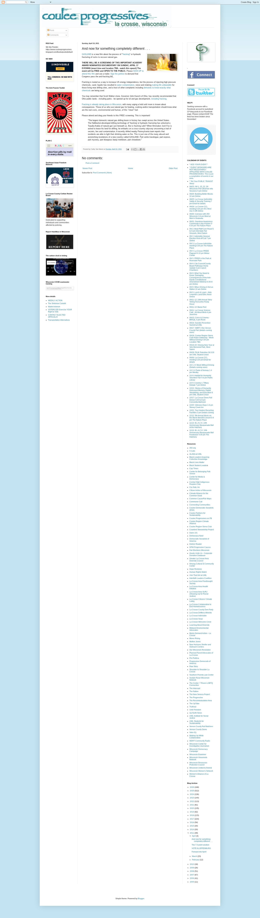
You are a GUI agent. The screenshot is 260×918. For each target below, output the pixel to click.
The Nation (193, 691)
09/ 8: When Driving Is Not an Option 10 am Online (201, 288)
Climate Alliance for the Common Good (198, 494)
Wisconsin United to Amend (200, 768)
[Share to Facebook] (140, 149)
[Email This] (132, 149)
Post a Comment (92, 163)
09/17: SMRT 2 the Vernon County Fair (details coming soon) (200, 330)
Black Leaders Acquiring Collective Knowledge (199, 458)
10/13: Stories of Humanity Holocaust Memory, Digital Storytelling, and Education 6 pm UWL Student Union (201, 391)
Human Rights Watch (198, 572)
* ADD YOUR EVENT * (198, 164)
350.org (192, 448)
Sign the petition (117, 74)
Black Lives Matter (196, 462)
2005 (192, 882)
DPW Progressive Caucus (200, 547)
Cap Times (193, 469)
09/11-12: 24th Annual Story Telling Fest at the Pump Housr (200, 302)
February (196, 860)
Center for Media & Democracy (197, 478)
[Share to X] (138, 149)
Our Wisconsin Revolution (200, 650)
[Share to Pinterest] (143, 149)
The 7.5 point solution (200, 845)
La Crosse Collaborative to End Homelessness (200, 605)
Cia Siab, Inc (194, 487)
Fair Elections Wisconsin (199, 550)
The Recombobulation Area (200, 701)
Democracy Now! (196, 536)
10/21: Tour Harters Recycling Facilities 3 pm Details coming (201, 411)
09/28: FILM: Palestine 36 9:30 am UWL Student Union (201, 353)
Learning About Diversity (199, 625)
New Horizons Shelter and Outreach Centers (200, 646)
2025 (192, 791)
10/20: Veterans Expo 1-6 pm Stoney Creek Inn (201, 406)
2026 (192, 787)
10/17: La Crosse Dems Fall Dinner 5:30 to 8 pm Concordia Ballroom (200, 400)
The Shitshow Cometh (57, 303)
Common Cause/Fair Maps (200, 499)
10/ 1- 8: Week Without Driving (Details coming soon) (201, 366)
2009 (192, 868)
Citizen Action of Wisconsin (200, 490)
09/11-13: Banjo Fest (197, 307)
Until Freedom (195, 710)
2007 (192, 875)
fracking (126, 54)
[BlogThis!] (135, 149)
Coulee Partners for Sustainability (197, 514)
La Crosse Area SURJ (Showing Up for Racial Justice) (198, 594)
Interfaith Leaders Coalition (200, 578)
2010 (192, 864)
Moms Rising (194, 638)
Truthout (192, 707)
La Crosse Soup (196, 619)
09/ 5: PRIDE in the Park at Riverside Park (200, 259)
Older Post (173, 168)
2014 (192, 829)
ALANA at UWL (195, 454)
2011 (192, 833)
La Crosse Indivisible (198, 616)
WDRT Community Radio (199, 741)
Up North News (195, 713)
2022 (192, 801)
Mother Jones (195, 642)
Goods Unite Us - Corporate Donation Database (200, 554)
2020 (192, 808)
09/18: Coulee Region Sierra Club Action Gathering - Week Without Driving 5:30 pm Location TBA (201, 338)
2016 (192, 822)
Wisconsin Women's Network (201, 771)
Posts (51, 30)
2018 (192, 815)
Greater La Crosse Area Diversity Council (199, 559)
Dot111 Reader (195, 544)
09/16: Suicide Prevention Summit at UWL (199, 324)
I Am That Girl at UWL (198, 575)
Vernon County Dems (198, 729)
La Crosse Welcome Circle (200, 622)
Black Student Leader (198, 465)
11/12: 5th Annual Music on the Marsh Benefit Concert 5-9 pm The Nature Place (201, 418)
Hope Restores (195, 569)
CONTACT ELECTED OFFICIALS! (56, 316)
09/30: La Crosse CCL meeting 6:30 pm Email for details (200, 360)
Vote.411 (193, 732)
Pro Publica (194, 658)
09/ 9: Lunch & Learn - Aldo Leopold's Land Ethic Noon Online (200, 294)
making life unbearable (162, 85)
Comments (54, 35)
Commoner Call (195, 502)
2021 (192, 805)
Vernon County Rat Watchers (201, 726)
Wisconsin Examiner (197, 754)
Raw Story (193, 666)
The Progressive (196, 698)
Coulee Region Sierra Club (200, 527)
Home (130, 168)
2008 (192, 871)
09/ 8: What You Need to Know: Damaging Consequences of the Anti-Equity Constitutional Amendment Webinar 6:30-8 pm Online (200, 278)
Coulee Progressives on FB (200, 518)
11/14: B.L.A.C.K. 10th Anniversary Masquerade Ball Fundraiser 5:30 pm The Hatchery (201, 433)
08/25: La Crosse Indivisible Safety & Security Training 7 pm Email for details (200, 201)
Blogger (141, 899)
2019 (192, 812)
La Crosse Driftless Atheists (200, 613)
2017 (192, 819)
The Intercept (194, 688)
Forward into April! (199, 852)
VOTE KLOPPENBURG (201, 848)
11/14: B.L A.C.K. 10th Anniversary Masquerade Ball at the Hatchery (201, 425)
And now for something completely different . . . (202, 840)
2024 (192, 794)
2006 (192, 878)
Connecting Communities (199, 505)
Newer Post (87, 168)
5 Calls (192, 451)
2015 (192, 826)
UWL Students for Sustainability (196, 722)
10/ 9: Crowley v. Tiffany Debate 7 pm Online (199, 384)
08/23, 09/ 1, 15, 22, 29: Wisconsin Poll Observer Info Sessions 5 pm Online (201, 189)
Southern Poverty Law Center (201, 675)
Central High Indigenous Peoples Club (199, 483)
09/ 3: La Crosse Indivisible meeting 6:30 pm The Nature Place (201, 246)
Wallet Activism (54, 307)
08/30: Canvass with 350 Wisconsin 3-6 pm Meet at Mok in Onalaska (199, 216)
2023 (192, 798)
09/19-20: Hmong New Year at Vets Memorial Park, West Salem (201, 347)
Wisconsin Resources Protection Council (198, 764)
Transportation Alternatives (59, 320)
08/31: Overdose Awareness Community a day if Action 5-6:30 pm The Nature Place (201, 223)
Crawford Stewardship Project (201, 530)
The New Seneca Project (199, 694)
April (194, 836)
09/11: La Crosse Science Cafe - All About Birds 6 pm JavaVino (200, 312)
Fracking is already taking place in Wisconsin (101, 104)
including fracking (158, 99)
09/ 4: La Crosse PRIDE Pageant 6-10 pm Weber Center (199, 253)
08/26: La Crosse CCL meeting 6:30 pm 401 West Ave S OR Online (200, 209)
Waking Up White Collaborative (196, 737)
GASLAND (86, 54)
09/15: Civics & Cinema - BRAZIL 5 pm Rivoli (199, 319)
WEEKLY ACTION (55, 300)
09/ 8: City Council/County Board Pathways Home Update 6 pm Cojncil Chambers (200, 267)
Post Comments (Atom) (102, 173)
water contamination (125, 85)
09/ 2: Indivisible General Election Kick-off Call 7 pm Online (200, 238)
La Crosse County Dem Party (201, 610)
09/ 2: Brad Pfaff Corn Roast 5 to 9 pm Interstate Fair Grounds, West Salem (201, 231)
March (195, 856)
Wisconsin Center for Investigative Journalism (199, 745)
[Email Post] (127, 149)
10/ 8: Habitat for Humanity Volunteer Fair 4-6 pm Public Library (201, 378)
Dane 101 (193, 533)
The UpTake (194, 704)
